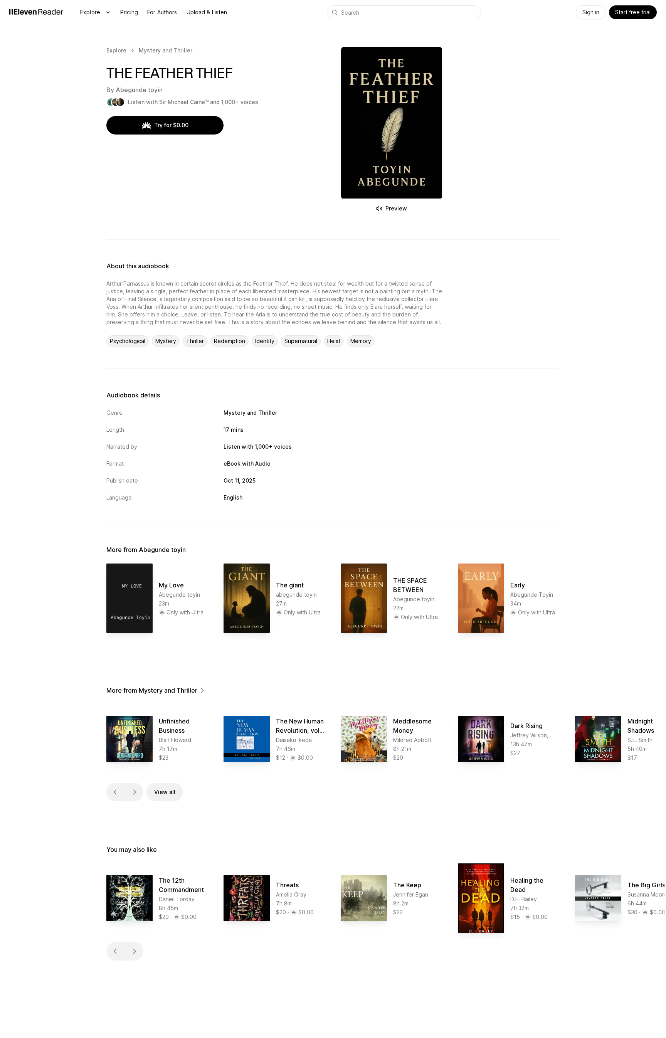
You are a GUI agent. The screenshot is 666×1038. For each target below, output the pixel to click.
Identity (264, 341)
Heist (333, 341)
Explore (90, 12)
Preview (396, 208)
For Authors (162, 12)
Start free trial (633, 12)
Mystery (165, 341)
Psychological (127, 341)
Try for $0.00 (171, 125)
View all (164, 792)
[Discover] (108, 12)
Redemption (229, 341)
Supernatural (300, 341)
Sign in (590, 12)
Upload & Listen (207, 12)
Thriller (195, 341)
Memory (360, 341)
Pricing (129, 12)
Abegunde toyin (139, 90)
